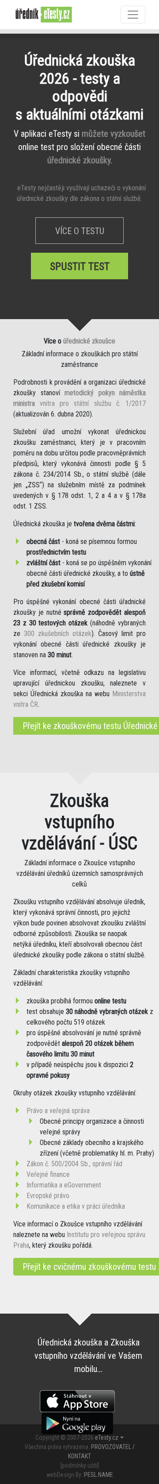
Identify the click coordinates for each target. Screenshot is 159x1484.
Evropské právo (47, 1195)
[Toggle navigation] (133, 14)
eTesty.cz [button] (106, 1437)
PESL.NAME (98, 1474)
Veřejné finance (48, 1174)
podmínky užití (80, 1465)
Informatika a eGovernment (63, 1185)
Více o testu (79, 231)
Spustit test (80, 266)
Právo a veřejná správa (58, 1110)
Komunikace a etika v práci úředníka (75, 1206)
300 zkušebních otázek (57, 633)
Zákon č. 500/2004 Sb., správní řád (74, 1164)
